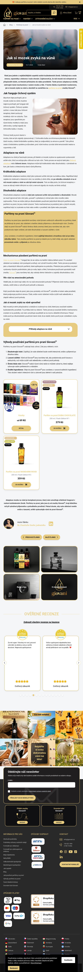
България (49, 946)
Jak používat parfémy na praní (13, 875)
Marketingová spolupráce (11, 865)
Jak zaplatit (7, 868)
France (29, 954)
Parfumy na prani (15, 65)
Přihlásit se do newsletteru (21, 798)
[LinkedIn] (61, 856)
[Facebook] (61, 851)
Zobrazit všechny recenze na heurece (41, 622)
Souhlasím (68, 960)
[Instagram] (65, 851)
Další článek (50, 537)
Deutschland (12, 943)
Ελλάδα (67, 946)
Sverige (67, 954)
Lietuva (10, 950)
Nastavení (14, 968)
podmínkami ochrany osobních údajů (40, 791)
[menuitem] (12, 19)
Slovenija (30, 946)
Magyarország (51, 939)
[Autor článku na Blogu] (9, 524)
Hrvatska (68, 943)
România (49, 943)
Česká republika (32, 939)
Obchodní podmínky (10, 839)
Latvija (29, 950)
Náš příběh (7, 858)
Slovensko (11, 939)
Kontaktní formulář (70, 864)
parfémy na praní (55, 88)
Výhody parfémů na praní (11, 879)
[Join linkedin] (51, 524)
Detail (21, 428)
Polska (67, 939)
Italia (10, 946)
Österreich (30, 943)
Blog (4, 872)
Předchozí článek (32, 537)
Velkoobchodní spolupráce (12, 861)
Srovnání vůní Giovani (10, 885)
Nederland (68, 950)
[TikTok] (75, 851)
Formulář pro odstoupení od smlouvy (12, 850)
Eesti (47, 950)
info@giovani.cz (69, 839)
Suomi (48, 954)
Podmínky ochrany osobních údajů (14, 842)
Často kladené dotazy (10, 882)
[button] (20, 695)
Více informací (36, 963)
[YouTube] (70, 851)
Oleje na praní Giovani (12, 260)
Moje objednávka (9, 855)
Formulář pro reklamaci (11, 846)
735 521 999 (68, 845)
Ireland (10, 954)
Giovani (12, 273)
